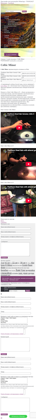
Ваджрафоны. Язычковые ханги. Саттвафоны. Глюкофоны (14, 7)
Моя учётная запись (10, 287)
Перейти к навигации (7, 4)
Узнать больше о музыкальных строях (12, 333)
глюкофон (6, 272)
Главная (6, 16)
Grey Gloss (19, 265)
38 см (29, 263)
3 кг (2, 262)
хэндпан (31, 273)
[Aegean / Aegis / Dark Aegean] (14, 318)
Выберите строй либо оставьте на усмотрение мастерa (17, 385)
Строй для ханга (11, 59)
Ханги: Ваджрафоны (14, 19)
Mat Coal (20, 267)
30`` (27, 263)
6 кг (11, 263)
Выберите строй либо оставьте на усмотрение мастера (17, 325)
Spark (25, 267)
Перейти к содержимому (21, 4)
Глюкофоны (11, 21)
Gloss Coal (15, 265)
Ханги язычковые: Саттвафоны (17, 22)
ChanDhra (3, 222)
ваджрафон (30, 270)
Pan (22, 267)
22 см (14, 262)
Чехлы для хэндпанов (14, 24)
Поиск (6, 289)
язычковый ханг (5, 275)
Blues (2, 220)
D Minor (8, 265)
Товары (6, 18)
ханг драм (22, 273)
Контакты (7, 32)
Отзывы (6, 30)
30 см (22, 262)
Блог (5, 29)
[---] (24, 329)
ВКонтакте (4, 3)
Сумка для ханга (11, 270)
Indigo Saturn (8, 267)
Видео (6, 27)
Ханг (18, 270)
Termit (27, 267)
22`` (19, 263)
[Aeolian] (14, 319)
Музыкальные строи (10, 26)
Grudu (24, 265)
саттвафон (15, 273)
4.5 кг (7, 262)
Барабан (4, 270)
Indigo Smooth (14, 267)
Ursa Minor (4, 86)
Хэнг (23, 270)
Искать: (3, 11)
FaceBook (11, 3)
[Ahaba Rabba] (14, 321)
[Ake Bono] (14, 322)
